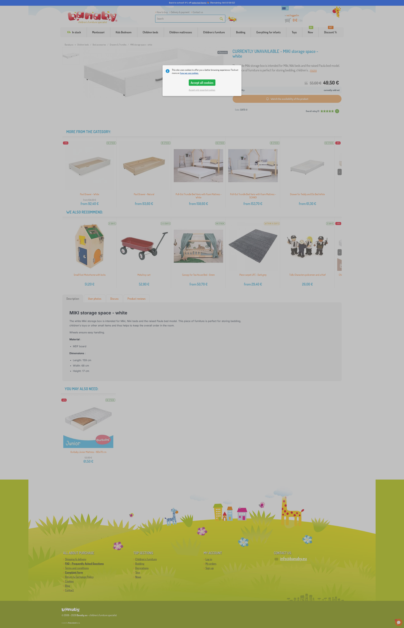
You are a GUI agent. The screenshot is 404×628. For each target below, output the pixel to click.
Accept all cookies (202, 83)
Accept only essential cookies (202, 89)
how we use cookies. (189, 73)
